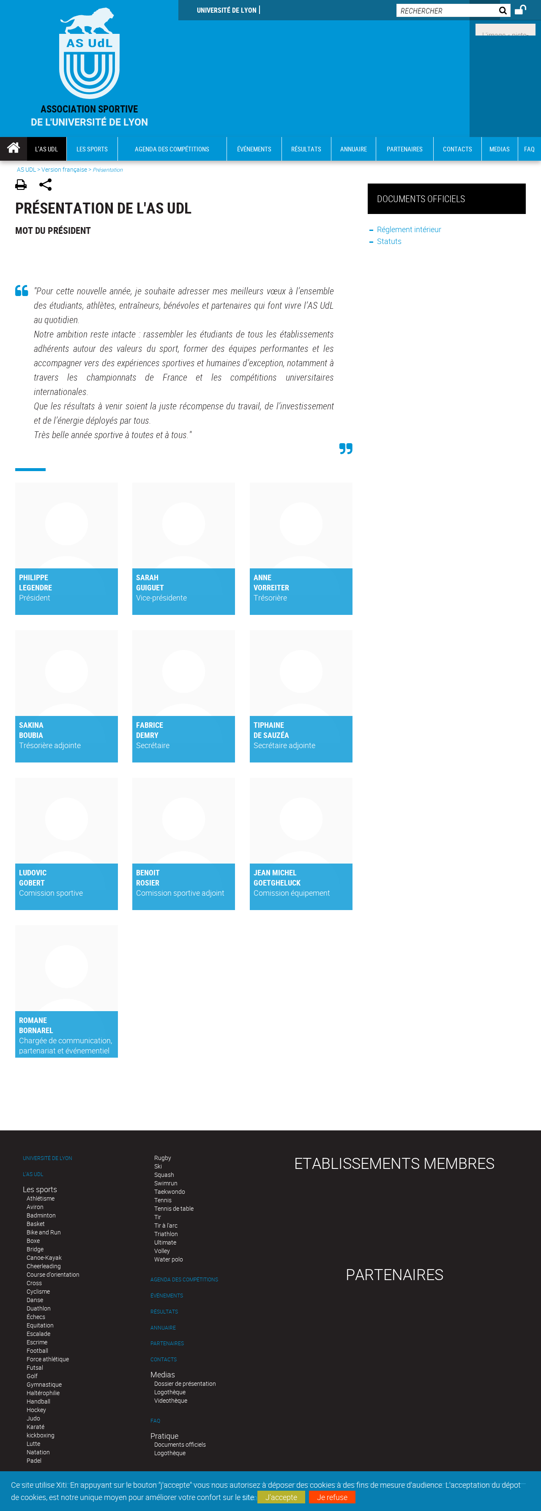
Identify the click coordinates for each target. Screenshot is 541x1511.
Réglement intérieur (409, 229)
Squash (164, 1175)
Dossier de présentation (185, 1383)
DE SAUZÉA (271, 735)
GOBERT (32, 883)
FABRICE (149, 725)
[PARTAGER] (48, 186)
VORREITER (271, 587)
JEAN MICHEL (275, 872)
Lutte (33, 1444)
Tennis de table (174, 1208)
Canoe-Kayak (44, 1257)
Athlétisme (41, 1198)
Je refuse (332, 1497)
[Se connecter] (526, 11)
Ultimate (165, 1242)
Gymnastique (44, 1384)
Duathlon (39, 1308)
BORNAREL (36, 1030)
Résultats (164, 1311)
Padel (34, 1460)
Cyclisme (38, 1291)
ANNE (262, 577)
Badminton (41, 1215)
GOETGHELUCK (277, 883)
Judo (33, 1418)
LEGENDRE (35, 587)
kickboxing (41, 1435)
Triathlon (166, 1234)
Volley (162, 1251)
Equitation (40, 1325)
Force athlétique (48, 1359)
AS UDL (26, 169)
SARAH (147, 577)
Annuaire (163, 1327)
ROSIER (147, 883)
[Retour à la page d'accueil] (89, 51)
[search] (453, 10)
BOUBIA (31, 735)
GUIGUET (150, 587)
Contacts (163, 1359)
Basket (36, 1224)
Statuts (389, 241)
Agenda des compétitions (184, 1279)
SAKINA (31, 725)
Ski (158, 1166)
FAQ (155, 1420)
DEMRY (147, 735)
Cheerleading (44, 1266)
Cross (34, 1283)
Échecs (36, 1317)
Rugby (162, 1158)
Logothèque (170, 1392)
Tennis (163, 1200)
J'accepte (281, 1497)
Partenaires (167, 1343)
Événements (166, 1295)
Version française (64, 169)
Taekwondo (169, 1191)
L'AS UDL (33, 1174)
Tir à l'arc (166, 1225)
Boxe (33, 1241)
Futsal (35, 1367)
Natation (38, 1452)
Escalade (38, 1334)
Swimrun (166, 1183)
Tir (157, 1217)
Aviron (35, 1207)
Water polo (168, 1259)
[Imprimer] (24, 186)
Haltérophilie (43, 1393)
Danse (35, 1300)
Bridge (35, 1249)
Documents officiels (180, 1444)
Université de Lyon (227, 10)
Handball (38, 1401)
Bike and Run (44, 1232)
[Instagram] (505, 29)
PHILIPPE (33, 577)
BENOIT (148, 872)
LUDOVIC (32, 872)
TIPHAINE (269, 725)
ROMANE (33, 1020)
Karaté (35, 1427)
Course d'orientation (53, 1274)
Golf (32, 1376)
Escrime (37, 1342)
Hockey (36, 1410)
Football (37, 1350)
